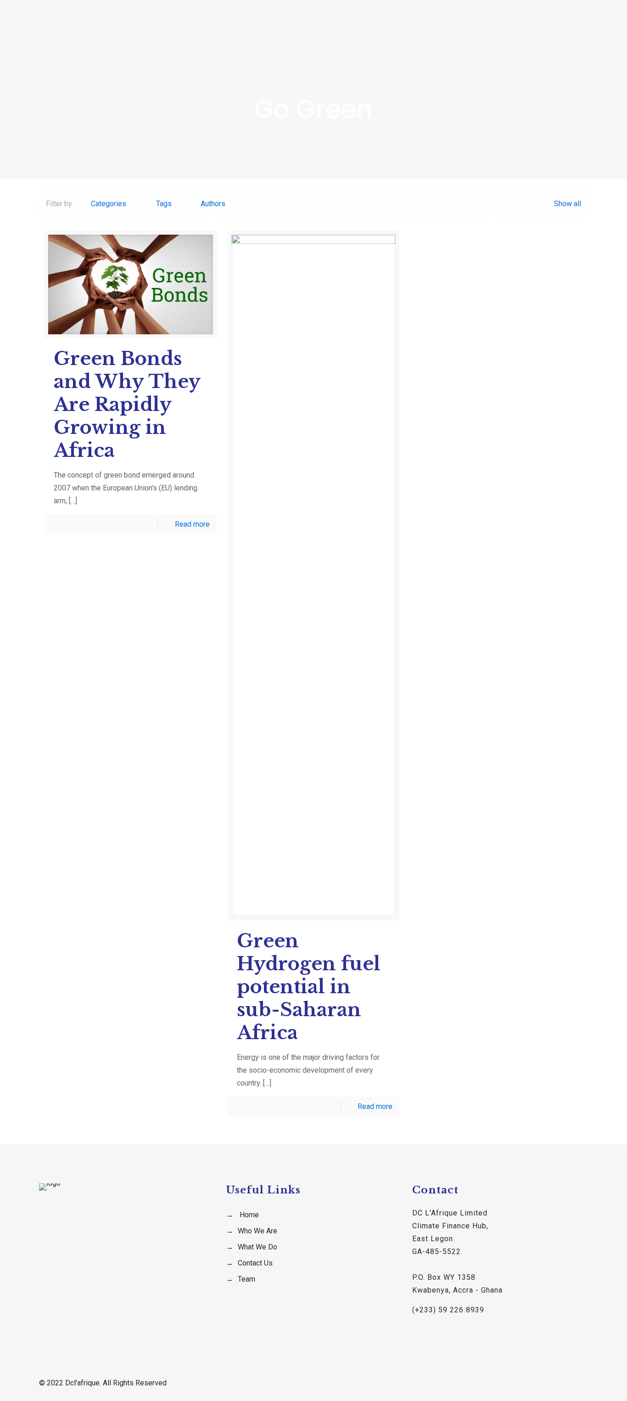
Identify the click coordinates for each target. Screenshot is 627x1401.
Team (246, 1279)
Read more (192, 524)
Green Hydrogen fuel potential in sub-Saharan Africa (309, 986)
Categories (108, 203)
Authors (213, 203)
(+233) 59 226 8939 (448, 1309)
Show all (567, 203)
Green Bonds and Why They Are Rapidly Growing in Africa (127, 404)
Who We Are (257, 1231)
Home (249, 1214)
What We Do (257, 1247)
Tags (164, 203)
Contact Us (255, 1263)
